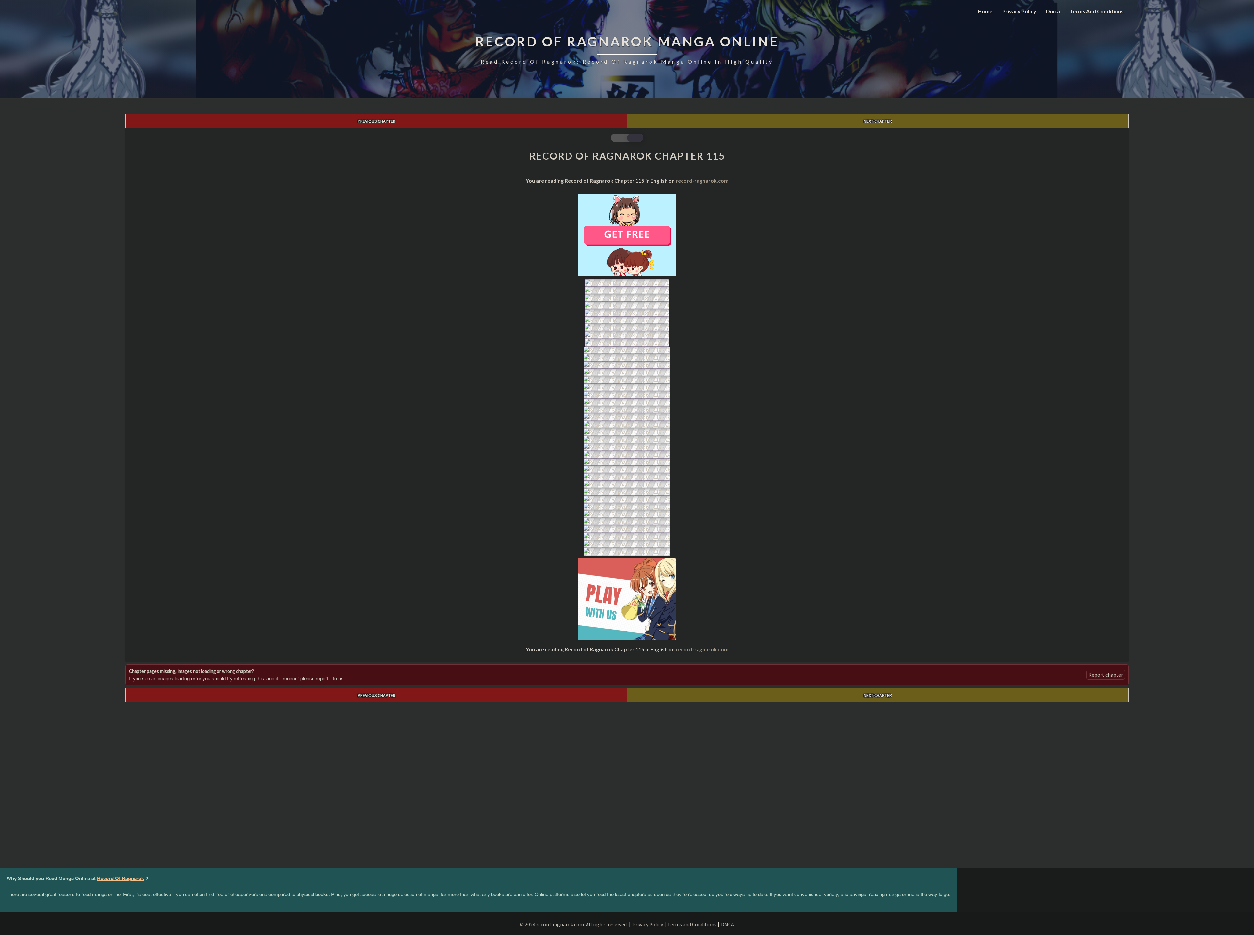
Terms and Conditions (1097, 11)
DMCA (727, 924)
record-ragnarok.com (702, 180)
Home (985, 11)
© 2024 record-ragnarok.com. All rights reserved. (574, 924)
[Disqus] (627, 784)
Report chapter (1105, 674)
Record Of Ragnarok (120, 878)
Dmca (1053, 11)
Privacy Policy (1019, 11)
